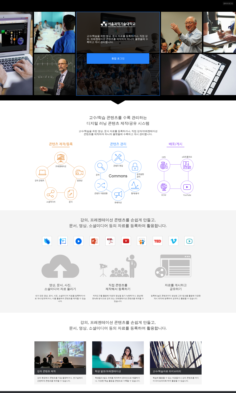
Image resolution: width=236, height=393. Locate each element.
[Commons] (118, 27)
